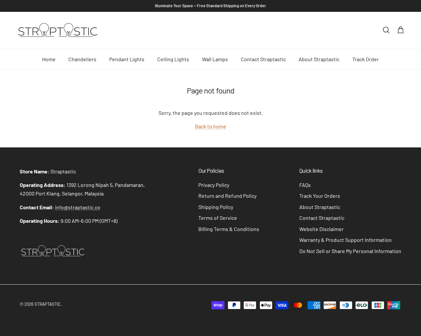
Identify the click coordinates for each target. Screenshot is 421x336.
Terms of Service (217, 218)
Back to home (210, 126)
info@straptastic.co (77, 207)
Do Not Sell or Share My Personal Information (350, 251)
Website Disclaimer (321, 229)
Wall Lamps (215, 59)
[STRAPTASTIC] (57, 30)
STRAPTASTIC (48, 304)
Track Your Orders (319, 196)
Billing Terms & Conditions (228, 229)
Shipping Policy (215, 207)
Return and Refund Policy (227, 196)
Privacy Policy (213, 185)
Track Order (365, 59)
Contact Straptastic (263, 59)
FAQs (305, 185)
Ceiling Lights (173, 59)
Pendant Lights (126, 59)
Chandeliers (82, 59)
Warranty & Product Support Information (345, 240)
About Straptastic (319, 59)
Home (49, 59)
